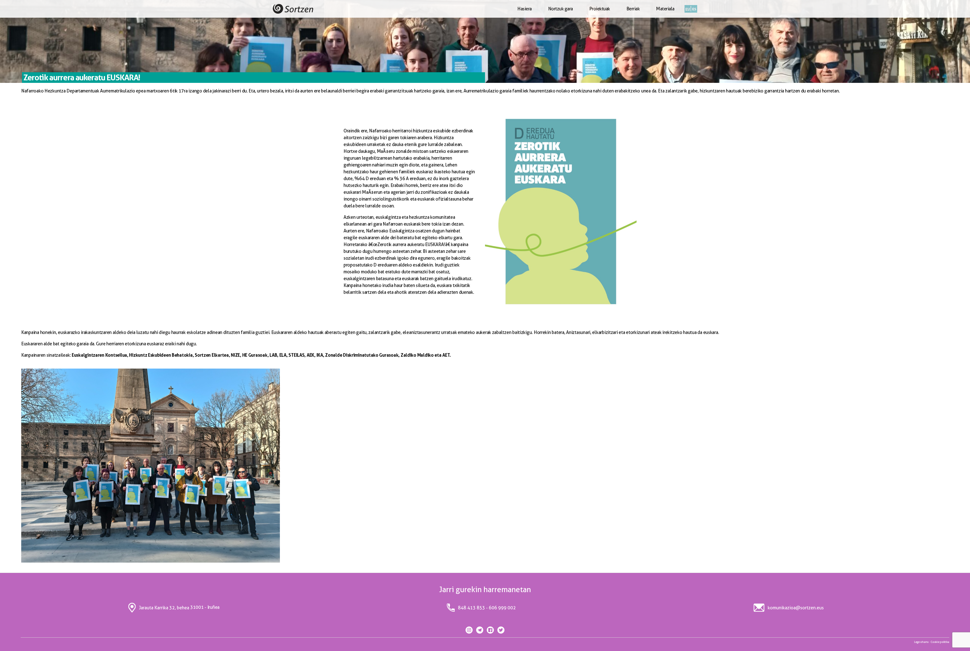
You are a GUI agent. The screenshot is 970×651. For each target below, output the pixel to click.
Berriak (633, 8)
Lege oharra (921, 642)
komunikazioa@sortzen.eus (796, 607)
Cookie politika (940, 642)
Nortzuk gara (560, 8)
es (694, 8)
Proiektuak (599, 8)
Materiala (665, 8)
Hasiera (524, 8)
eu (687, 8)
